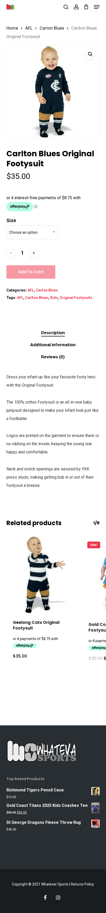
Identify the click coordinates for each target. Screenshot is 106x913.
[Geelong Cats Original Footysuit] (40, 574)
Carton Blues (52, 28)
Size (11, 220)
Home (12, 28)
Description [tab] (53, 332)
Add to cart (31, 272)
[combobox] (32, 232)
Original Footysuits (76, 298)
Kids (54, 298)
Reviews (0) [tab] (53, 356)
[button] (97, 7)
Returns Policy (82, 884)
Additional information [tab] (53, 344)
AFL (28, 28)
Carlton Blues (36, 298)
